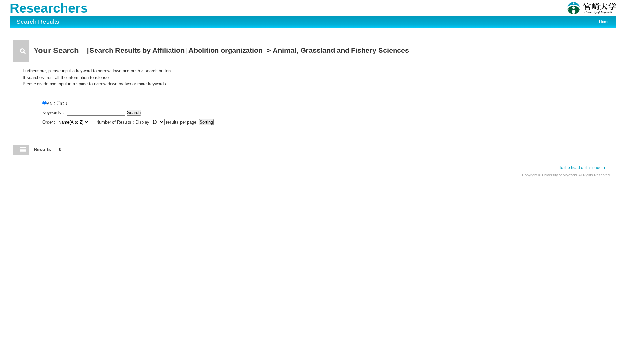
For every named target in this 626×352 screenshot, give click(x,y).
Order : (49, 122)
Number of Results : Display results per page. (147, 122)
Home (604, 22)
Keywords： (53, 112)
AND (52, 103)
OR (64, 103)
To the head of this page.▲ (582, 167)
